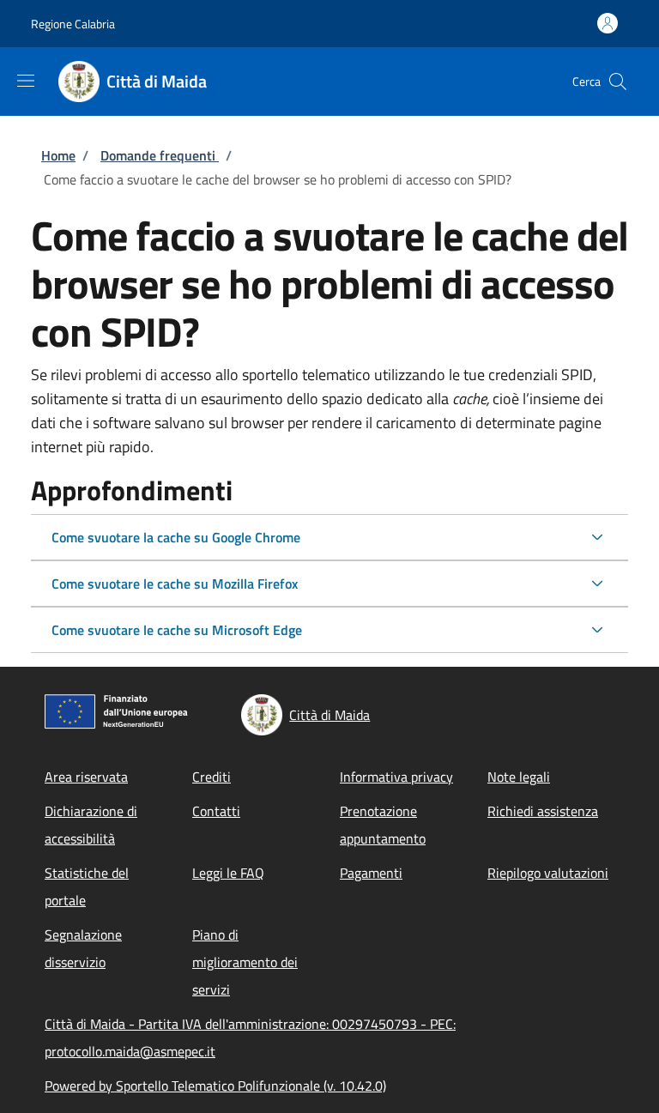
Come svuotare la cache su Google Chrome (175, 537)
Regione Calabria (73, 24)
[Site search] (618, 81)
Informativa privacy (396, 776)
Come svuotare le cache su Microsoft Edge (176, 630)
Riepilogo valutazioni (547, 872)
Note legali (518, 776)
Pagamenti (371, 872)
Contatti (216, 811)
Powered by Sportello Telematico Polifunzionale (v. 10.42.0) (215, 1085)
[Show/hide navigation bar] (25, 81)
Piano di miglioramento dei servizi (245, 962)
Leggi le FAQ (228, 872)
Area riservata (86, 776)
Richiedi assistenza (542, 811)
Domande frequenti (159, 155)
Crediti (211, 776)
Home (58, 155)
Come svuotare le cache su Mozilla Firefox (174, 583)
